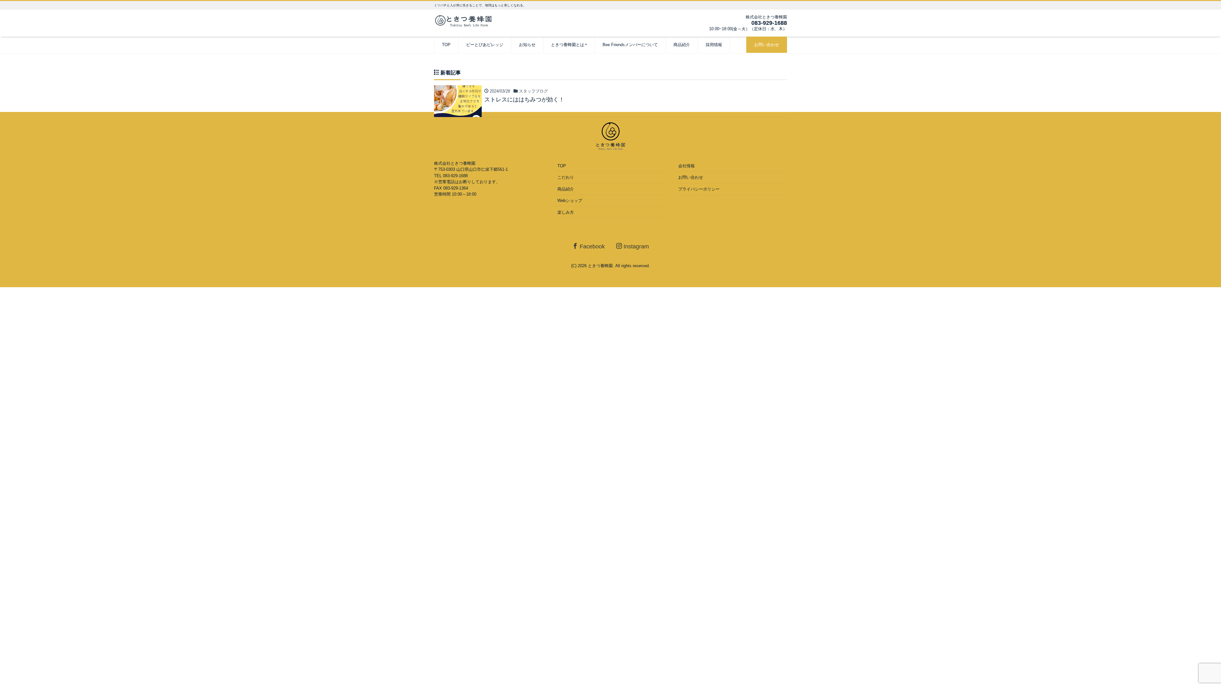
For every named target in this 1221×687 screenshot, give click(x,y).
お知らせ (527, 44)
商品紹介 (681, 44)
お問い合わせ (766, 44)
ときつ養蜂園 (600, 265)
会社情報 (686, 165)
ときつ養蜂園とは (567, 44)
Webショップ (569, 200)
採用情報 (714, 44)
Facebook (591, 246)
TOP (446, 44)
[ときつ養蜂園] (466, 20)
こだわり (565, 177)
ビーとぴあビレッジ (484, 44)
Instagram (635, 246)
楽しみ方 (565, 212)
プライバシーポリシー (699, 189)
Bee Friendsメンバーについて (630, 44)
